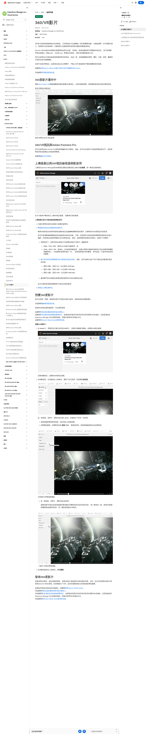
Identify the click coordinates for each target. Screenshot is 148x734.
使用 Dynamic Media (12, 142)
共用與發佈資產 (9, 111)
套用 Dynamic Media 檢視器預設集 (16, 196)
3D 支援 (8, 240)
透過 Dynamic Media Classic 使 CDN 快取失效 (16, 211)
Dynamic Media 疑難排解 (13, 160)
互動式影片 (9, 281)
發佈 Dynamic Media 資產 (13, 328)
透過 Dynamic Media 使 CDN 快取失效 (16, 205)
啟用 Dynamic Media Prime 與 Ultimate (15, 155)
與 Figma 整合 (8, 378)
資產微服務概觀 (10, 79)
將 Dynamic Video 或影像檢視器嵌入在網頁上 (16, 314)
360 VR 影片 (10, 285)
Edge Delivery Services (10, 428)
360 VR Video (43, 34)
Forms (5, 400)
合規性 (5, 448)
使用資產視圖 (8, 366)
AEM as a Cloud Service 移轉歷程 (12, 51)
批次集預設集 (10, 200)
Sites (5, 55)
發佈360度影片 (125, 45)
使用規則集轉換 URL (12, 323)
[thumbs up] (80, 731)
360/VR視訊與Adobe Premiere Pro (131, 33)
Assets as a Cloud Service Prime (13, 95)
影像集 (8, 248)
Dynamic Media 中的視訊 (13, 264)
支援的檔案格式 (10, 75)
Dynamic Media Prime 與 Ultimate (16, 150)
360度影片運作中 (126, 29)
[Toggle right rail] (120, 8)
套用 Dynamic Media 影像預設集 (15, 188)
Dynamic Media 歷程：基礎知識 (14, 127)
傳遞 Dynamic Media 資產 (13, 226)
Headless (6, 432)
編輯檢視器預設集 (47, 303)
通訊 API (6, 412)
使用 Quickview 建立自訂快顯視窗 (16, 297)
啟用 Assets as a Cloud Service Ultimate (16, 91)
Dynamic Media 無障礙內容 (14, 164)
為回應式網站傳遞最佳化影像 (15, 301)
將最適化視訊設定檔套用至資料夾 (50, 228)
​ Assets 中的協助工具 (11, 83)
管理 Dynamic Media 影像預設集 (15, 184)
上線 (5, 47)
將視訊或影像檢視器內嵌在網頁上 (52, 312)
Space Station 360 (44, 84)
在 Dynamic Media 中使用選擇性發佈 (16, 333)
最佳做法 (7, 374)
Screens (6, 420)
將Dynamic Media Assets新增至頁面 (52, 320)
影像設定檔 (9, 176)
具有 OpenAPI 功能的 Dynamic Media (15, 362)
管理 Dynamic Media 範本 (13, 230)
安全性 (5, 39)
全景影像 (9, 252)
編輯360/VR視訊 (45, 156)
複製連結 (133, 21)
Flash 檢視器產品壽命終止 (14, 346)
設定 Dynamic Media (12, 138)
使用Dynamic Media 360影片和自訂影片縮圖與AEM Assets (60, 68)
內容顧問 (7, 115)
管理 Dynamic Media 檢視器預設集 (16, 192)
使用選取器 (9, 338)
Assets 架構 (8, 71)
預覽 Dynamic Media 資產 (13, 305)
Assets (5, 59)
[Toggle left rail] (27, 8)
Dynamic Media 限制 (12, 244)
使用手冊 (50, 12)
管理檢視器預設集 (47, 72)
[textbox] (14, 20)
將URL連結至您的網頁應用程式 (51, 315)
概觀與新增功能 (10, 63)
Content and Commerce (10, 424)
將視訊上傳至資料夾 (45, 288)
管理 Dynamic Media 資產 (13, 168)
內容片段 (7, 119)
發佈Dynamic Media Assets (74, 588)
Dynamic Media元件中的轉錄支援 (16, 358)
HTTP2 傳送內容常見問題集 (14, 342)
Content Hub (8, 370)
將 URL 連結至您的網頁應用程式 (16, 319)
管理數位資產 (8, 103)
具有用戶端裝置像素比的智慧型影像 (16, 221)
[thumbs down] (84, 731)
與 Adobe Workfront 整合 (12, 382)
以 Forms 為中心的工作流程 (11, 408)
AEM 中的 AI (7, 416)
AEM (42, 12)
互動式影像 (9, 277)
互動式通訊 (6, 404)
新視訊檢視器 (10, 268)
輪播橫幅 (9, 272)
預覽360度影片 (125, 41)
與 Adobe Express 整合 (11, 386)
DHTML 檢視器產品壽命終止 (14, 350)
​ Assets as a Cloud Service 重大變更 (15, 67)
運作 (5, 444)
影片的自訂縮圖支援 (12, 354)
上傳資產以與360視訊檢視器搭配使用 (132, 37)
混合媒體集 (9, 256)
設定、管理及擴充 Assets (11, 107)
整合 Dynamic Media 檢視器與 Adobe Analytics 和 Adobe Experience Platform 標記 (16, 291)
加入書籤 (125, 21)
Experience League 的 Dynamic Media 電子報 (15, 133)
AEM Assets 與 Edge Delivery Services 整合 (13, 395)
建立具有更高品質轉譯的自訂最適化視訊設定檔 (58, 259)
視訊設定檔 (9, 180)
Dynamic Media (9, 123)
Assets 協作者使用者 (11, 99)
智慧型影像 (9, 216)
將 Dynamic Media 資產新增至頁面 (16, 309)
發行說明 (6, 35)
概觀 (5, 31)
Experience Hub (8, 43)
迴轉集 (8, 260)
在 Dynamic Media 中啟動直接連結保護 (16, 235)
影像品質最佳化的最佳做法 (14, 172)
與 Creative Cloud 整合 (11, 390)
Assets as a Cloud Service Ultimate (14, 87)
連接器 (5, 440)
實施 (5, 436)
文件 (36, 12)
